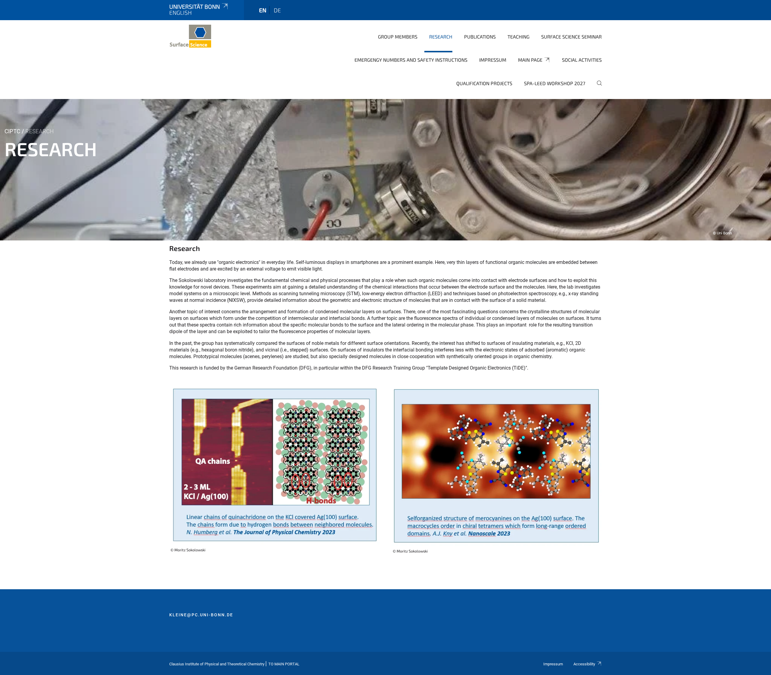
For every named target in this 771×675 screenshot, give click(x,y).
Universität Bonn (194, 6)
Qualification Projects (484, 83)
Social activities (582, 60)
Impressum (492, 60)
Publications (480, 36)
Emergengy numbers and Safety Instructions (410, 60)
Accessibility (584, 664)
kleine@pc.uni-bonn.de (201, 614)
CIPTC (12, 131)
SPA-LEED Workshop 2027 (554, 83)
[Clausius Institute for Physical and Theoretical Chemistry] (190, 36)
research (440, 36)
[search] (597, 87)
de (277, 10)
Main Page (530, 60)
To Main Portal (283, 664)
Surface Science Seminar (571, 36)
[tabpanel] (385, 169)
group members (397, 36)
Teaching (518, 36)
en (262, 10)
